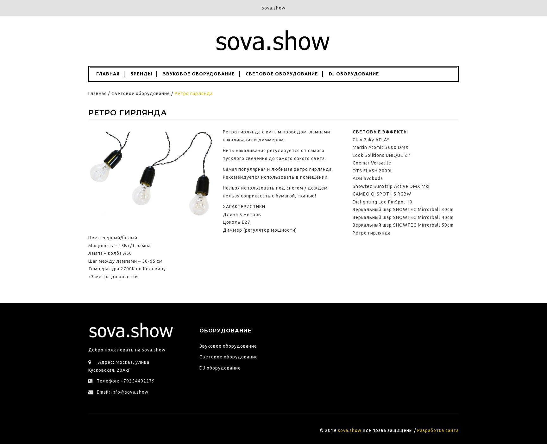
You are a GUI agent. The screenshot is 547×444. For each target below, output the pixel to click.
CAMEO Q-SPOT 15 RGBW (382, 193)
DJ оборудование (354, 73)
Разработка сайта (438, 430)
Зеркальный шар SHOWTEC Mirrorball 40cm (403, 217)
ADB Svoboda (368, 178)
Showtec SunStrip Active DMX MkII (392, 186)
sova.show (350, 430)
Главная (107, 73)
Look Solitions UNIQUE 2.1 (382, 155)
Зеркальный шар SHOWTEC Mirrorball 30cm (403, 209)
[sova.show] (273, 40)
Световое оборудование (282, 73)
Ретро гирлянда (372, 232)
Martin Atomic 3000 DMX (381, 147)
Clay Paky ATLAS (371, 139)
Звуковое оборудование (199, 73)
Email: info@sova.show (122, 392)
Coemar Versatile (372, 162)
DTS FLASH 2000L (373, 170)
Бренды (141, 73)
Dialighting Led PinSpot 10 (382, 201)
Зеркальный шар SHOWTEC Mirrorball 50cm (403, 225)
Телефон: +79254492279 (126, 380)
